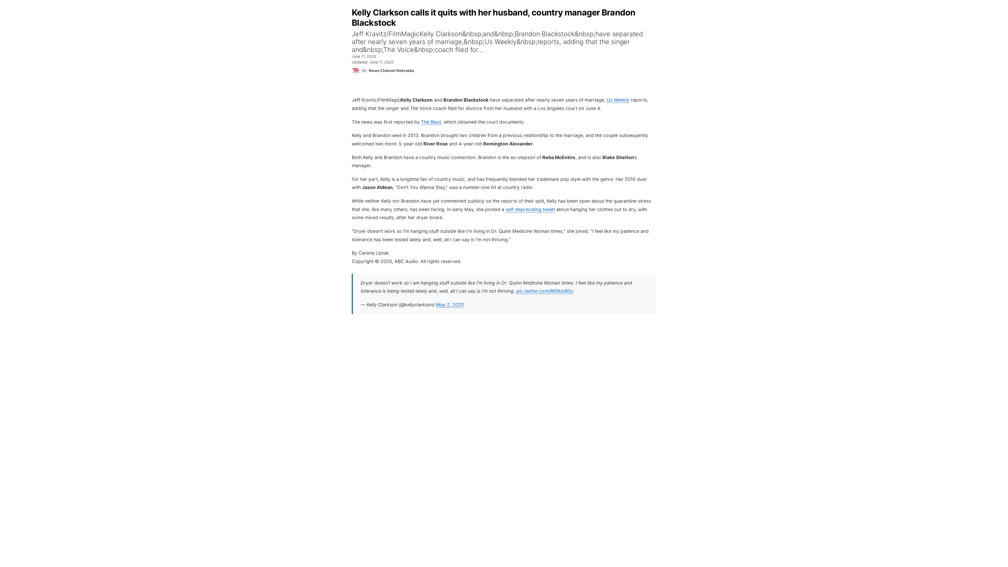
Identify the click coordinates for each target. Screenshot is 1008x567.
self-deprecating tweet (530, 209)
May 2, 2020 (450, 304)
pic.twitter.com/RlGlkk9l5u (544, 291)
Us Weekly (618, 100)
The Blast (431, 122)
